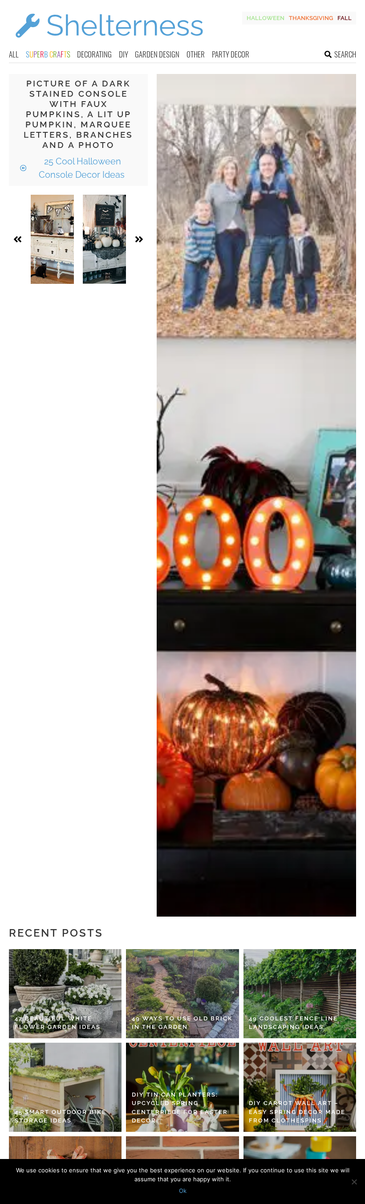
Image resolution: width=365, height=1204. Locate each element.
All (14, 54)
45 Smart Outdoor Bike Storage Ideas (60, 1116)
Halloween (265, 18)
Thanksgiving (311, 18)
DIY (123, 54)
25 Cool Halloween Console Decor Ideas (82, 168)
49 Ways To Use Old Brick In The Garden (182, 1023)
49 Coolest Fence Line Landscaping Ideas (293, 1023)
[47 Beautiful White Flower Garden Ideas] (65, 993)
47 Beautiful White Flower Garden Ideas (58, 1023)
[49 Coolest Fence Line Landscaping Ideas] (299, 993)
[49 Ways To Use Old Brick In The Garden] (182, 993)
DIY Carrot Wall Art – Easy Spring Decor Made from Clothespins (297, 1112)
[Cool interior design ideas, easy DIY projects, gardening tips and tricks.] (109, 43)
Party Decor (230, 54)
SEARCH (345, 54)
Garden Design (157, 54)
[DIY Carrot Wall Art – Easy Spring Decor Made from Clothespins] (299, 1087)
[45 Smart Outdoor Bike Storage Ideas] (65, 1087)
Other (196, 54)
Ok (183, 1190)
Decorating (94, 54)
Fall (344, 18)
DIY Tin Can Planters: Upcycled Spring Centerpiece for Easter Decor (180, 1107)
